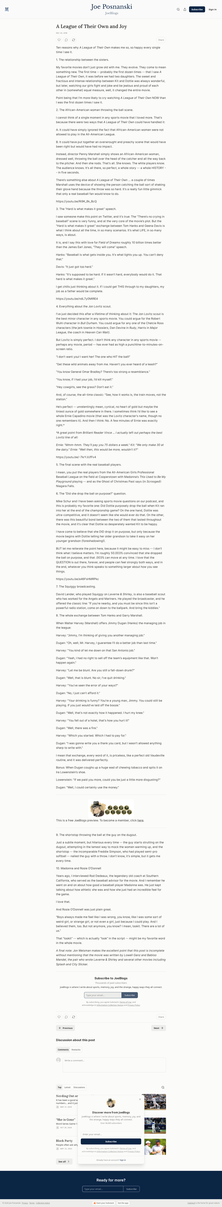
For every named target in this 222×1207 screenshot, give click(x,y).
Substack (191, 1203)
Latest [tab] (67, 1087)
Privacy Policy (134, 1151)
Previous (67, 1027)
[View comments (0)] (66, 40)
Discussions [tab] (79, 1087)
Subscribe (197, 9)
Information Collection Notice (110, 1151)
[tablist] (69, 1050)
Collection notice (43, 1203)
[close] (140, 1099)
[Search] (178, 9)
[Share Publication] (185, 9)
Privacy (25, 1203)
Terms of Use (125, 1148)
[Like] (59, 40)
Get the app (123, 1203)
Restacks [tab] (76, 1049)
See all (62, 1161)
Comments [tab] (63, 1049)
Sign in (213, 9)
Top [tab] (59, 1087)
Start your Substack (105, 1203)
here (140, 820)
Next (156, 1027)
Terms (32, 1203)
